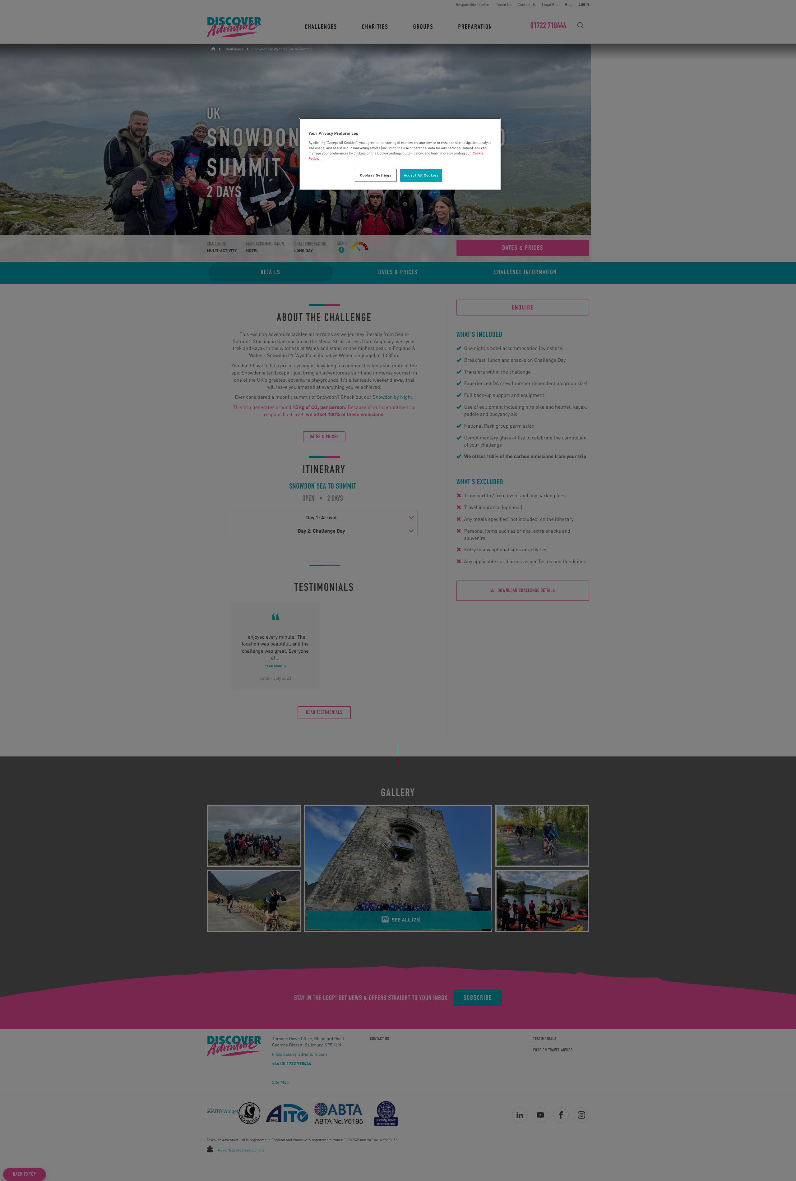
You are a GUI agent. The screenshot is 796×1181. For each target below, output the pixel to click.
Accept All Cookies (421, 175)
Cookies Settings (375, 175)
